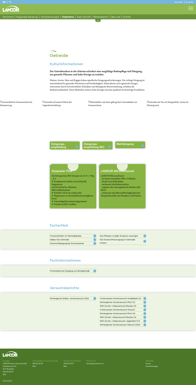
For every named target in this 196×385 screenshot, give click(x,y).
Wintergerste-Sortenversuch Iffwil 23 (117, 302)
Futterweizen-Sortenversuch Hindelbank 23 (120, 298)
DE (4, 2)
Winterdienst (100, 16)
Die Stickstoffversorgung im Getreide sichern (117, 241)
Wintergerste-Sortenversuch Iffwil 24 (117, 313)
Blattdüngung (125, 144)
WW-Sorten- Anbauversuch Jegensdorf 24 (120, 321)
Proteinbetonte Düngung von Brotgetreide (70, 271)
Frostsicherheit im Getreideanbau (65, 236)
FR (10, 2)
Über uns (115, 16)
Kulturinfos (68, 16)
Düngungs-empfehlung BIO (94, 145)
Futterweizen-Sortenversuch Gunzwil (117, 309)
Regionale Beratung (27, 16)
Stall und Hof (84, 16)
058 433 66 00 (37, 363)
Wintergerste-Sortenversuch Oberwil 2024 (120, 324)
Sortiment (8, 16)
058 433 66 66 (8, 372)
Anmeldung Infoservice (94, 363)
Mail (4, 374)
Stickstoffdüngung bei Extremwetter (67, 243)
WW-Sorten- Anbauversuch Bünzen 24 (118, 317)
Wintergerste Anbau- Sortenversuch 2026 (69, 298)
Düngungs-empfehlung (58, 145)
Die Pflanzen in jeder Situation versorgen (119, 236)
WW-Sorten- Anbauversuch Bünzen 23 (118, 306)
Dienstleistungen (50, 16)
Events (127, 16)
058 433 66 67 (69, 363)
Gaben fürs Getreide (59, 239)
